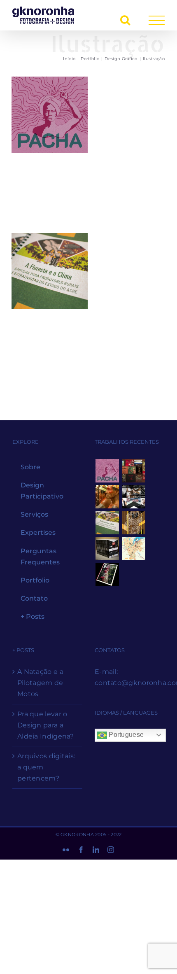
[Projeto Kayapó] (107, 549)
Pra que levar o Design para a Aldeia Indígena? (45, 725)
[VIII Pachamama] (133, 523)
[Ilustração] (50, 115)
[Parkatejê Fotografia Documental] (107, 497)
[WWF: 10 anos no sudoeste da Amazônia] (107, 574)
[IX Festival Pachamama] (107, 471)
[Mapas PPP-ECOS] (133, 549)
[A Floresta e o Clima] (107, 523)
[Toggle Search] (125, 19)
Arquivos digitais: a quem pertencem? (46, 767)
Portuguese (125, 734)
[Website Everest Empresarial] (133, 497)
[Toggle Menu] (157, 20)
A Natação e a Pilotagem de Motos (40, 683)
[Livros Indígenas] (133, 471)
